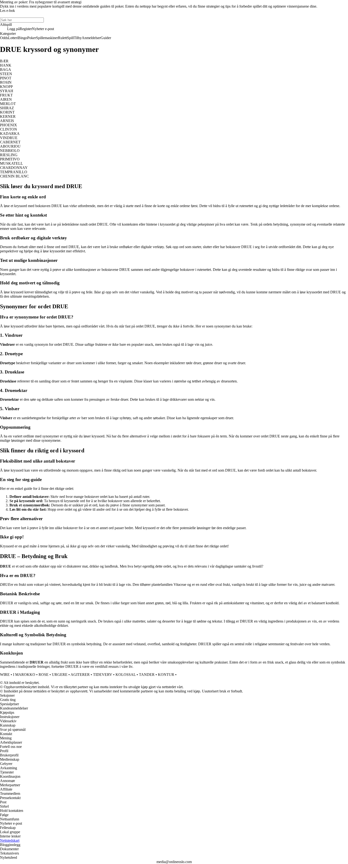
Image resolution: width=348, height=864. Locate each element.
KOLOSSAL (126, 675)
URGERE (59, 675)
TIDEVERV (102, 675)
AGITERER (80, 675)
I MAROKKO (24, 675)
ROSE (44, 675)
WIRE (5, 675)
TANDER (147, 675)
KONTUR (166, 675)
